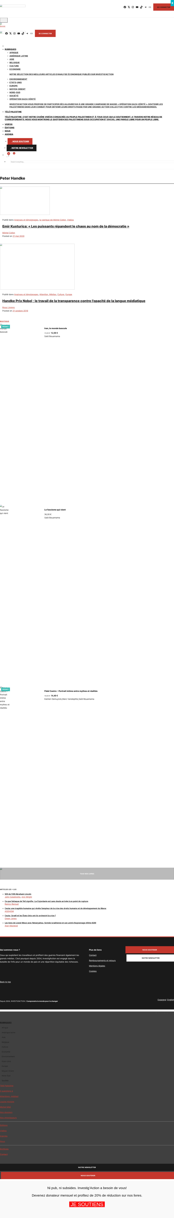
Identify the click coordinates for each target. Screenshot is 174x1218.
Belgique (14, 62)
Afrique (13, 52)
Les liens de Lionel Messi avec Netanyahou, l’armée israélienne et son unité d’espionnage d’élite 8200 (50, 923)
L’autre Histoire (7, 1102)
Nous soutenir (21, 141)
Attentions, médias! (9, 1096)
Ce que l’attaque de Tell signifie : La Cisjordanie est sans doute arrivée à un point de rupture (46, 901)
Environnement (18, 79)
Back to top (5, 982)
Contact (92, 955)
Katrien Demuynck (53, 699)
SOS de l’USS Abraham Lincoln (18, 894)
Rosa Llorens (8, 307)
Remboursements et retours (102, 960)
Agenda (9, 134)
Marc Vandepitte (70, 699)
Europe (13, 86)
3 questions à (6, 1091)
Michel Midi (5, 1107)
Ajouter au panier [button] (39, 498)
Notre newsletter (22, 148)
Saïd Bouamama (52, 336)
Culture (14, 66)
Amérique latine (8, 1032)
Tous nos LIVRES (87, 874)
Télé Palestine (6, 1086)
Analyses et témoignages (26, 220)
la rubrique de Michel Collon (52, 220)
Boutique (4, 321)
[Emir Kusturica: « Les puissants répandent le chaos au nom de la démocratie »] (25, 214)
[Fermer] (172, 3)
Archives (4, 1149)
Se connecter (163, 7)
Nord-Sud (14, 92)
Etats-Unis (15, 82)
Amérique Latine (18, 56)
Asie (11, 59)
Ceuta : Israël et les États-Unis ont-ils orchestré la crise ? (30, 916)
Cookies (93, 971)
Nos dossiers (6, 1112)
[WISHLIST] (7, 155)
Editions (4, 1125)
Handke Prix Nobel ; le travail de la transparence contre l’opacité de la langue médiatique (73, 301)
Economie (6, 1052)
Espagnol (162, 1000)
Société (13, 96)
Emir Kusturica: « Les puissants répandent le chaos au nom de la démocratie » (65, 226)
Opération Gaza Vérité (86, 103)
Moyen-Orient (17, 89)
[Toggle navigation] (4, 20)
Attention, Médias (47, 294)
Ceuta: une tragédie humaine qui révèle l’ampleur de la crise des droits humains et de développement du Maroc (55, 908)
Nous (2, 1141)
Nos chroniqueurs (8, 1118)
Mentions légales (97, 966)
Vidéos (70, 220)
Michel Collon (8, 233)
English (170, 1000)
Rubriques (10, 49)
